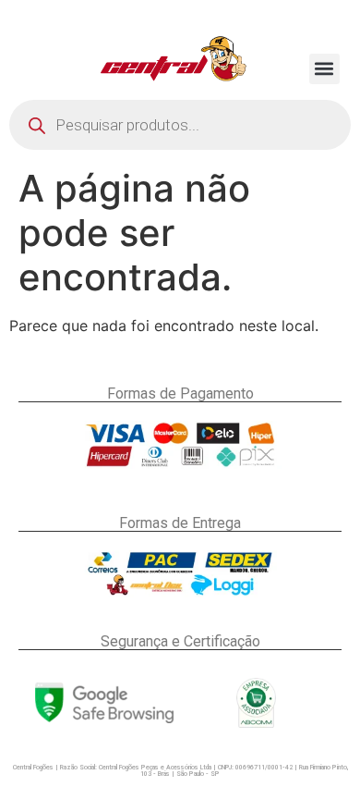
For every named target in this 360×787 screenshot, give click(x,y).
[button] (324, 69)
